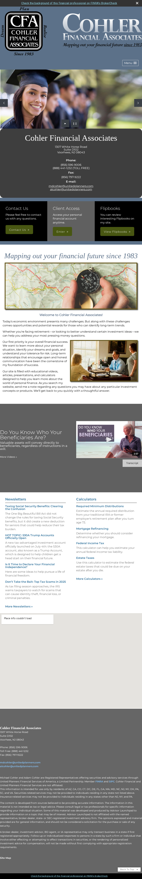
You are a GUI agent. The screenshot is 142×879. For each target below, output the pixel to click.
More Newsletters (19, 606)
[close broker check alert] (137, 3)
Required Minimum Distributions (100, 506)
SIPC (112, 781)
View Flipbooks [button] (115, 231)
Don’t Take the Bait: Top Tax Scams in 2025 (35, 581)
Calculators (86, 499)
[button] (130, 63)
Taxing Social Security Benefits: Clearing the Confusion (34, 508)
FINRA (99, 781)
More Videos (8, 457)
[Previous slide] (4, 103)
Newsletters (15, 499)
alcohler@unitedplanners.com (71, 189)
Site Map (5, 857)
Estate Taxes (85, 558)
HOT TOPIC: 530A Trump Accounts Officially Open (29, 537)
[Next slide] (138, 103)
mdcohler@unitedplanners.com (71, 186)
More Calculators (89, 578)
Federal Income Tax (90, 543)
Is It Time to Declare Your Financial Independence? (30, 566)
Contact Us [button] (17, 229)
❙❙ (75, 123)
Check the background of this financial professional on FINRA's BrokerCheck (69, 3)
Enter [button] (60, 231)
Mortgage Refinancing (92, 528)
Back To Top (127, 869)
